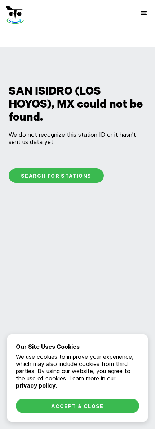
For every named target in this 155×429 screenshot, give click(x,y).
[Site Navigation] (144, 13)
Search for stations (56, 176)
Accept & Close (77, 406)
